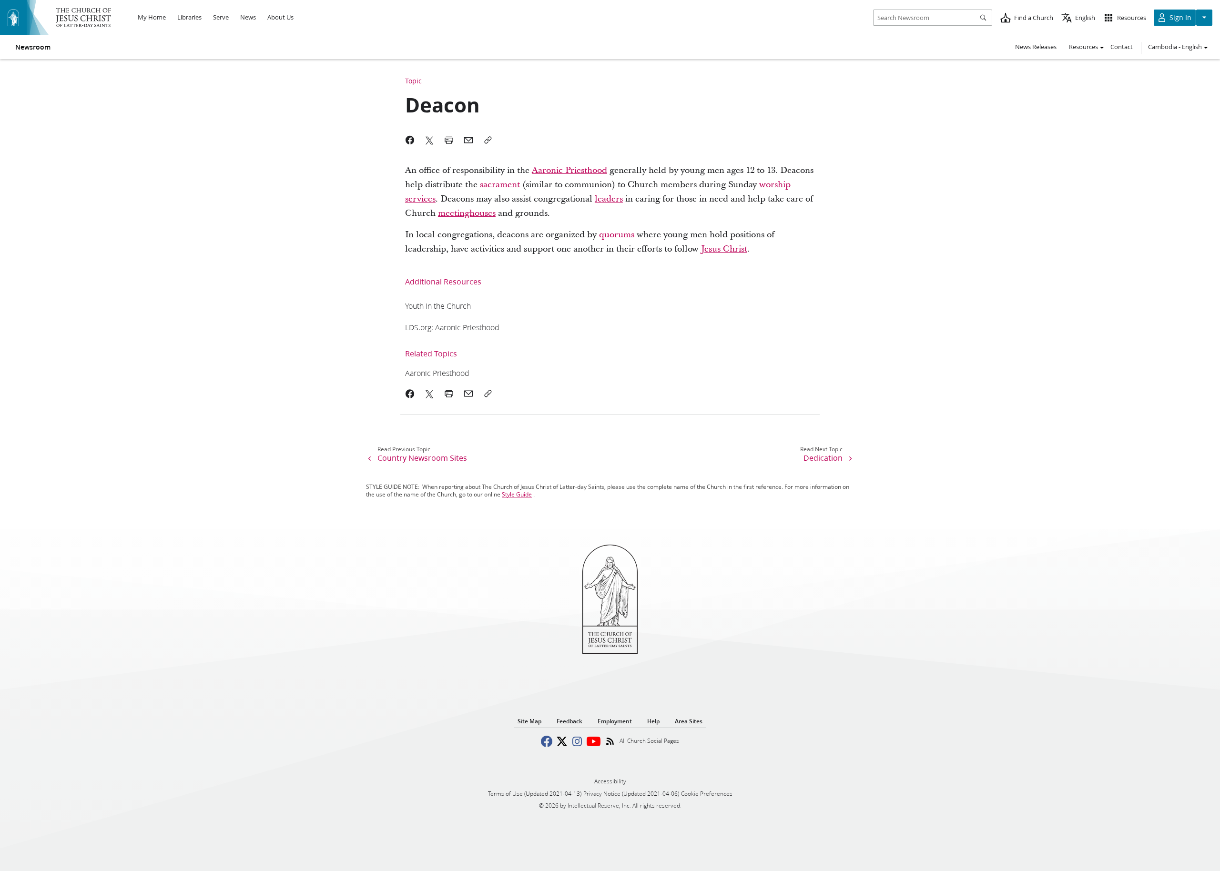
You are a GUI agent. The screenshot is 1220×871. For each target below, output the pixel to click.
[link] (438, 306)
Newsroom (33, 47)
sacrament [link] (500, 185)
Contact (1121, 46)
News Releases (1036, 46)
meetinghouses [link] (467, 213)
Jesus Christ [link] (724, 249)
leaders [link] (609, 199)
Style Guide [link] (517, 494)
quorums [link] (616, 235)
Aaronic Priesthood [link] (569, 170)
